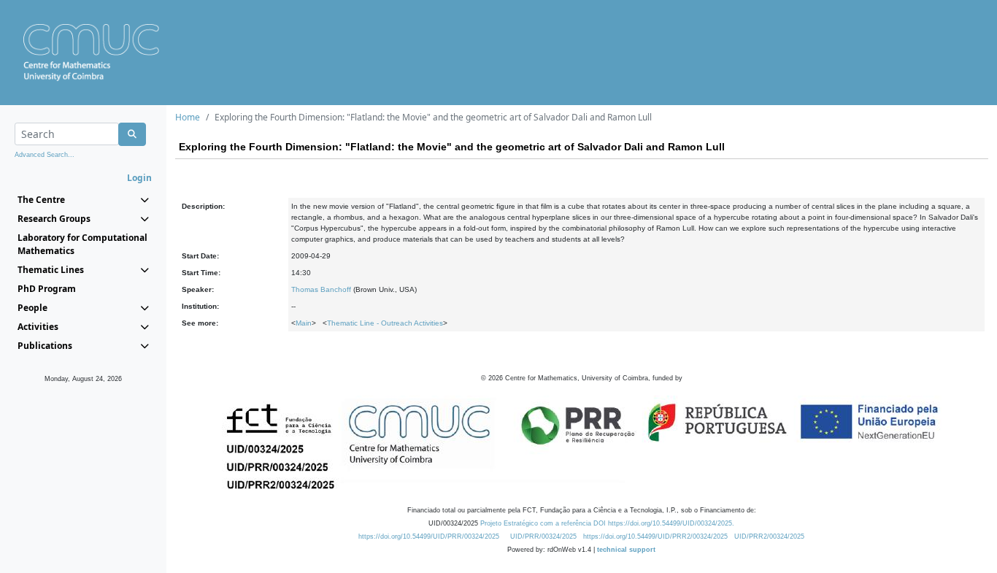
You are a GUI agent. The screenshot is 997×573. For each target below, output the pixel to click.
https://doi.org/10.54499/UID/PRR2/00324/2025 (655, 536)
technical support (626, 549)
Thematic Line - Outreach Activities (385, 323)
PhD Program (47, 288)
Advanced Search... (44, 154)
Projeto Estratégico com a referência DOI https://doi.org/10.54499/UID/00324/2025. (607, 523)
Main (304, 323)
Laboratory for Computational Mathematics (82, 244)
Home (187, 117)
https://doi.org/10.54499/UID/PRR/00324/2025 (428, 536)
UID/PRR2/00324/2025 (769, 536)
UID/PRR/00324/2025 (543, 536)
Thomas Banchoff (321, 289)
